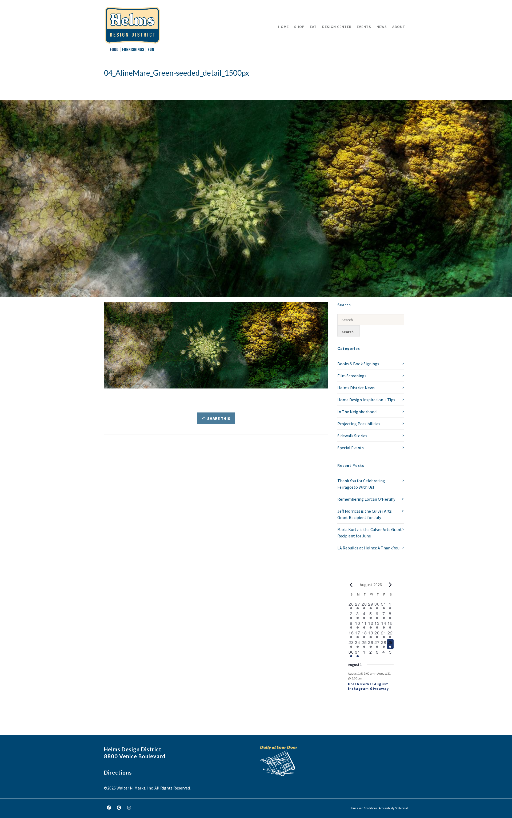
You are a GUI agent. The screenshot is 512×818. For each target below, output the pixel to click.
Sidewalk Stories (352, 435)
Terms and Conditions (364, 808)
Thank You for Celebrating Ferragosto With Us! (361, 484)
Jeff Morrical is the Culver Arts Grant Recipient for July (364, 514)
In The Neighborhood (357, 411)
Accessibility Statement (393, 808)
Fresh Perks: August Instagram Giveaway (368, 686)
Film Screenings (351, 375)
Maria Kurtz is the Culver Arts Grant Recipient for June (369, 532)
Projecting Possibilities (358, 423)
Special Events (350, 447)
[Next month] (390, 584)
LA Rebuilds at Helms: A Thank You (368, 547)
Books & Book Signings (358, 363)
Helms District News (356, 387)
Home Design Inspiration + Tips (366, 399)
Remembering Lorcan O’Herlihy (366, 499)
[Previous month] (351, 584)
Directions (118, 772)
